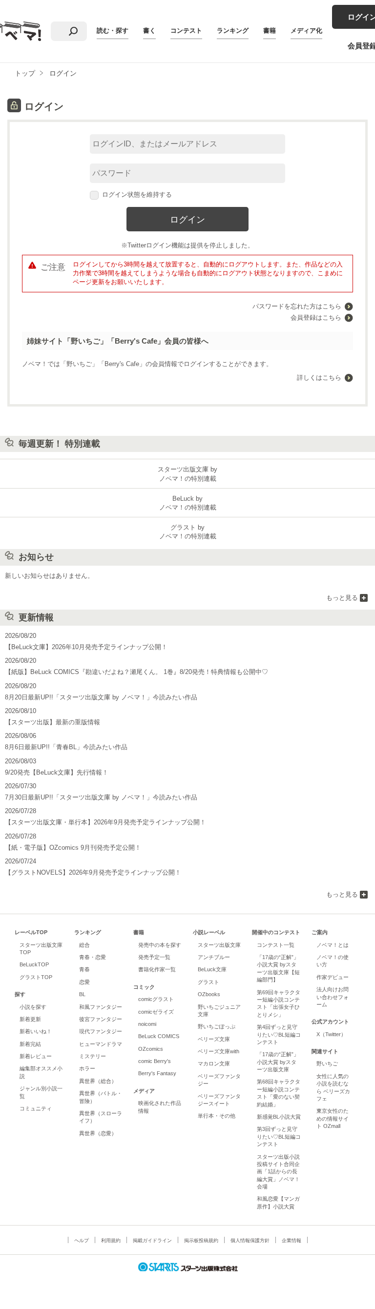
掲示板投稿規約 (201, 1240)
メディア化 (306, 30)
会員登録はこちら (316, 317)
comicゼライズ (156, 1012)
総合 (84, 945)
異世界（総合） (98, 1081)
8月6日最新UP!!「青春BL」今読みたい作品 (66, 747)
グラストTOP (36, 977)
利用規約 (111, 1240)
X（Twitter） (331, 1034)
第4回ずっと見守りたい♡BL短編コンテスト (279, 1034)
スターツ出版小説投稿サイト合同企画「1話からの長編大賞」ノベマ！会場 (278, 1172)
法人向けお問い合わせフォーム (332, 996)
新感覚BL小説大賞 (279, 1117)
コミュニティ (36, 1108)
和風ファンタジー (100, 1007)
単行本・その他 (216, 1116)
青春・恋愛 (92, 957)
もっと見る (342, 597)
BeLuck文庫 (212, 969)
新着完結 (30, 1044)
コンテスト (186, 30)
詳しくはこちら (319, 377)
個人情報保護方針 (250, 1240)
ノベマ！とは (332, 945)
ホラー (87, 1068)
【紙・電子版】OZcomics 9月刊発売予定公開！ (73, 847)
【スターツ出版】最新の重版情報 (52, 722)
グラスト (208, 982)
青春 (84, 969)
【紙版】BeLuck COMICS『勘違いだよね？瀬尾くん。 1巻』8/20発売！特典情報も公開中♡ (136, 671)
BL (82, 994)
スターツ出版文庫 (219, 945)
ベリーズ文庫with (218, 1051)
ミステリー (92, 1056)
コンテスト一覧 (275, 945)
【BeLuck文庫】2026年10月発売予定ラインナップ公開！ (86, 647)
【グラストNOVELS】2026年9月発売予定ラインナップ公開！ (93, 872)
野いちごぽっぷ (216, 1026)
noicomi (147, 1024)
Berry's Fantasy (157, 1073)
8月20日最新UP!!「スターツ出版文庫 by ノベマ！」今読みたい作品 (101, 697)
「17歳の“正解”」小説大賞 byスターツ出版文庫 (278, 1061)
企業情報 (291, 1240)
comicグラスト (156, 999)
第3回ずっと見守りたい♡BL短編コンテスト (279, 1136)
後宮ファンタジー (100, 1019)
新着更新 (30, 1019)
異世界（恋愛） (98, 1133)
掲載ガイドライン (152, 1240)
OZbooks (209, 994)
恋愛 (84, 982)
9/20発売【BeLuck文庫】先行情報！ (56, 772)
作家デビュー (332, 977)
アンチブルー (214, 957)
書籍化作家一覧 (157, 969)
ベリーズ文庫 (214, 1039)
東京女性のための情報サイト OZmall (332, 1118)
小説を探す (33, 1007)
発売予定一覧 (154, 957)
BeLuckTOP (34, 964)
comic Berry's (154, 1061)
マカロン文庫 (214, 1063)
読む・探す (112, 30)
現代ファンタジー (100, 1031)
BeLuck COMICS (158, 1036)
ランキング (233, 30)
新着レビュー (36, 1056)
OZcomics (150, 1049)
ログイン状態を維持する (137, 194)
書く (149, 30)
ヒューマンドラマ (100, 1044)
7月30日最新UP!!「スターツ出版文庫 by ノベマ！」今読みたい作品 (101, 797)
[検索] (73, 31)
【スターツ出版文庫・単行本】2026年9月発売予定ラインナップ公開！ (105, 822)
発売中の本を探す (159, 945)
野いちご (327, 1063)
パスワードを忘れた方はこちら (296, 306)
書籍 (269, 30)
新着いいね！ (36, 1031)
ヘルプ (81, 1240)
